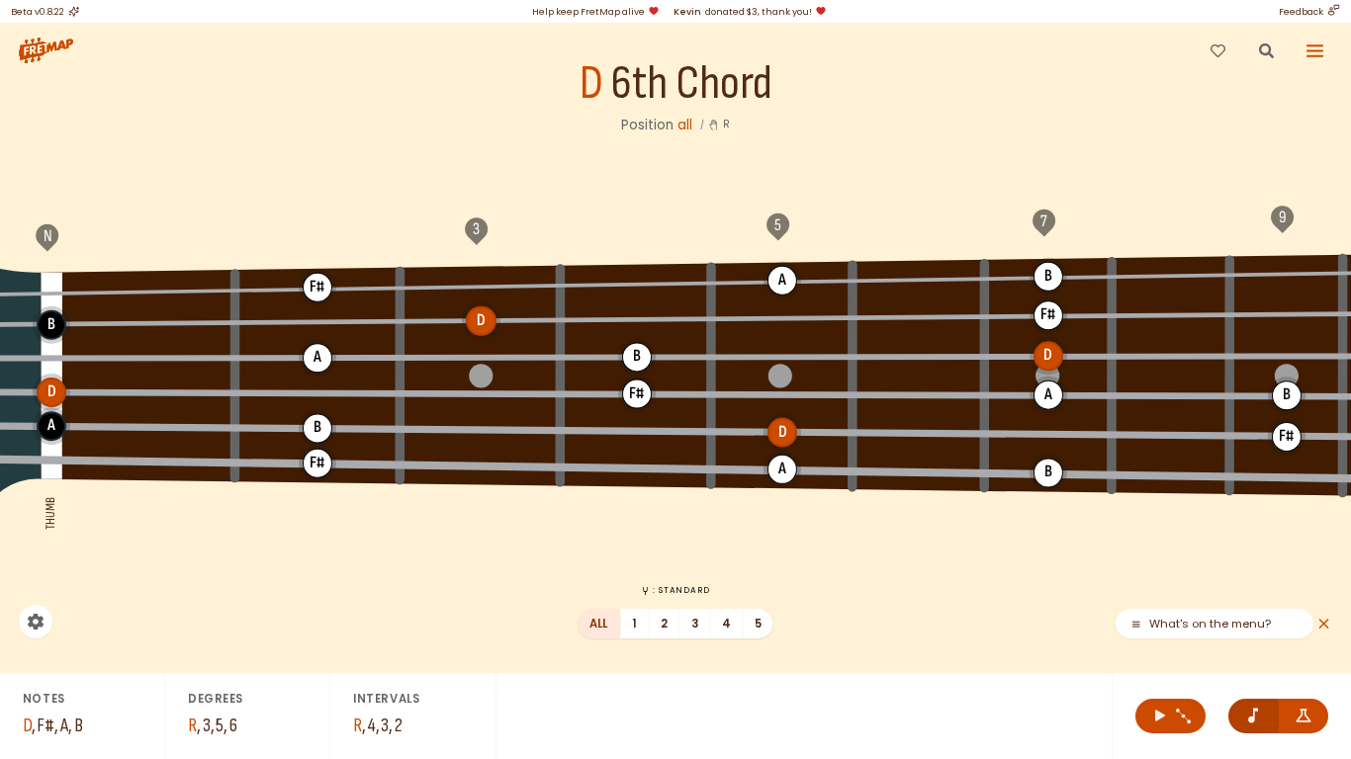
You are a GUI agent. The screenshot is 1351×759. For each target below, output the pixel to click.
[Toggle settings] (35, 621)
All (598, 624)
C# (1286, 273)
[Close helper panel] (1323, 624)
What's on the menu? (1210, 624)
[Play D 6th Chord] (1170, 716)
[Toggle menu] (1315, 50)
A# (919, 278)
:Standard (681, 590)
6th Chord (691, 84)
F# (317, 286)
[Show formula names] (1304, 716)
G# (637, 282)
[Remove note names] (1253, 716)
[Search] (1266, 50)
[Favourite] (1217, 50)
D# (637, 319)
